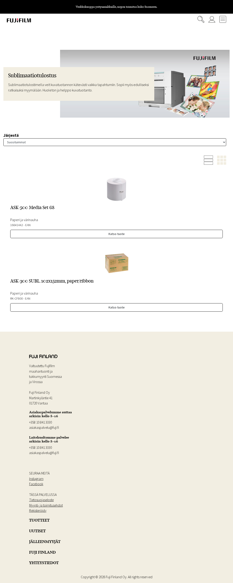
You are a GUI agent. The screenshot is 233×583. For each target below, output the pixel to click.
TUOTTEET (39, 520)
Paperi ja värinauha (24, 219)
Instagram (36, 479)
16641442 (16, 225)
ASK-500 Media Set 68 (32, 207)
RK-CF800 (16, 298)
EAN (27, 225)
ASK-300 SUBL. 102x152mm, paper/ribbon (52, 281)
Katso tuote (117, 234)
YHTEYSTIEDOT (44, 562)
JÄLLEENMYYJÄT (45, 541)
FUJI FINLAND (42, 552)
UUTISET (37, 531)
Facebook (36, 484)
